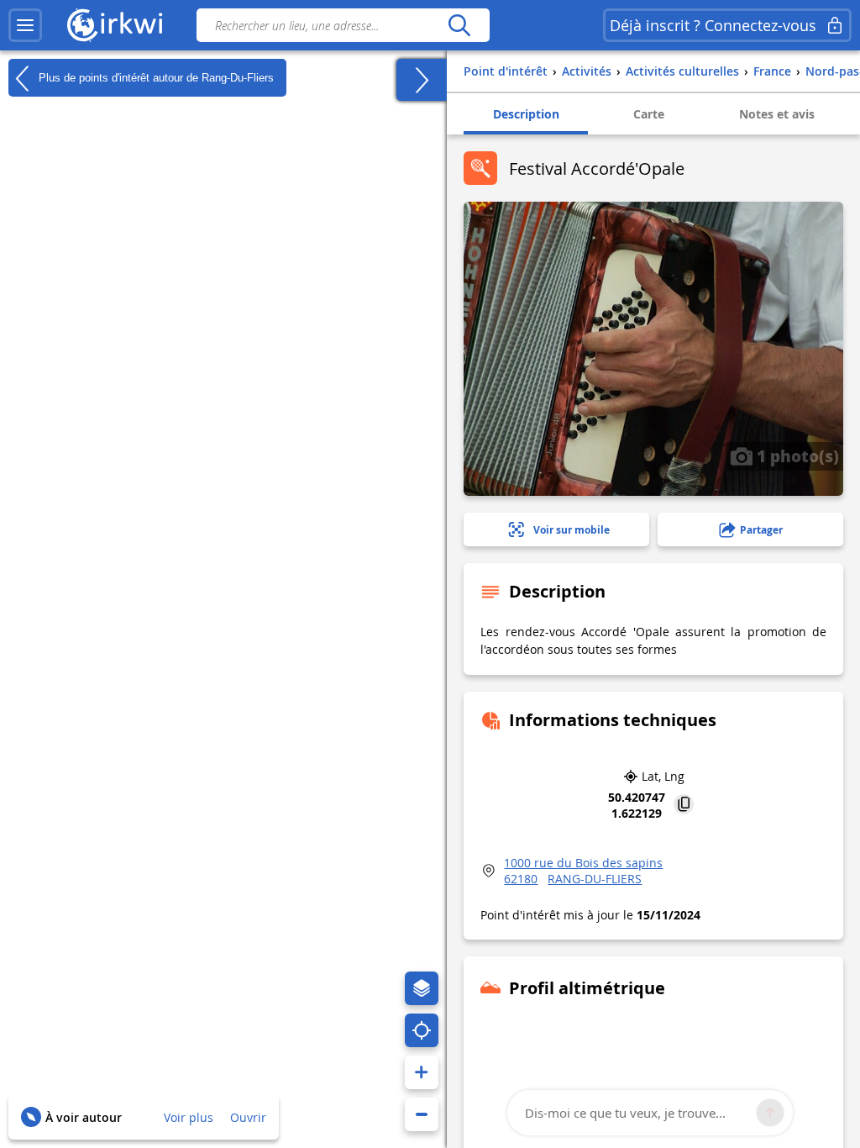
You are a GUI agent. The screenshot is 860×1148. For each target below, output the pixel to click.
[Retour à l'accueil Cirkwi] (115, 25)
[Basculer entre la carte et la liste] (421, 80)
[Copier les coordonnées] (684, 805)
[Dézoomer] (421, 1114)
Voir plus (188, 1117)
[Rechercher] (459, 25)
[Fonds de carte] (421, 988)
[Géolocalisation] (421, 1030)
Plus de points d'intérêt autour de (154, 77)
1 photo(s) (795, 455)
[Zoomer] (421, 1072)
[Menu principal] (25, 25)
